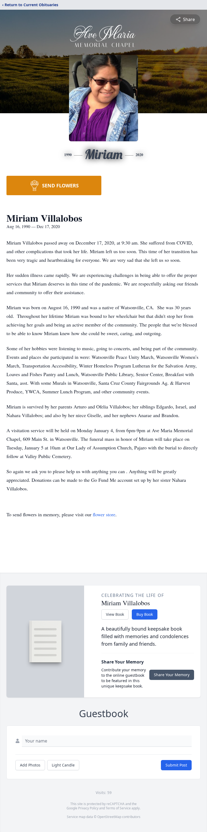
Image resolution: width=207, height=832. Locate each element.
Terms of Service (118, 808)
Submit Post (176, 765)
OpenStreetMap (109, 816)
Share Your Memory (171, 674)
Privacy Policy (88, 808)
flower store (104, 514)
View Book (115, 614)
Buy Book (144, 614)
